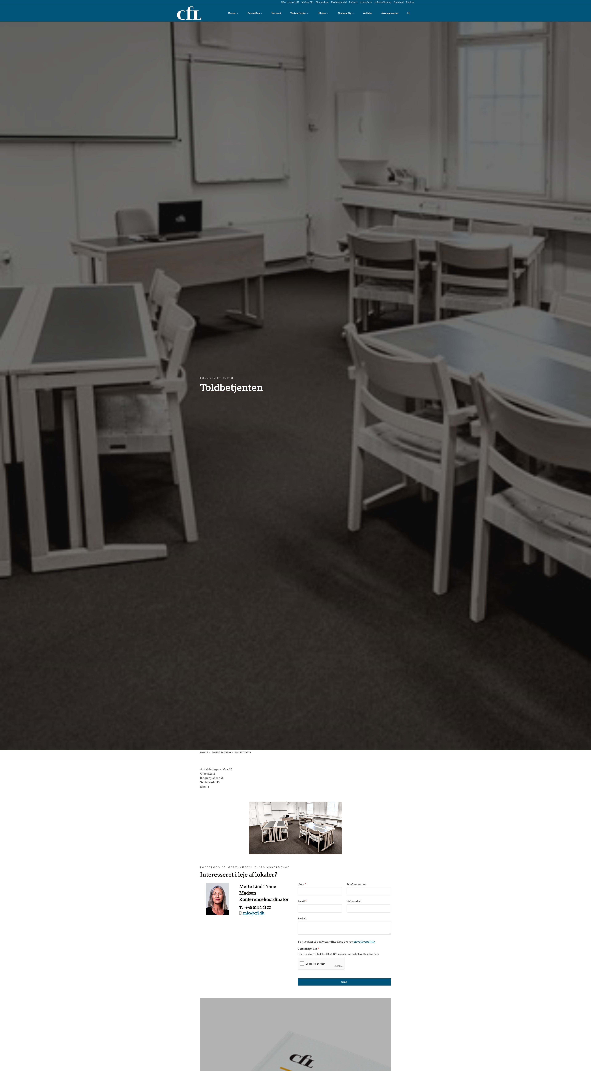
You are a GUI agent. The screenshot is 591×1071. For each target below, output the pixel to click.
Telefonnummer (357, 884)
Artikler (367, 13)
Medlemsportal (339, 2)
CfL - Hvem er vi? (290, 2)
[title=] (408, 13)
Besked (302, 918)
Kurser (232, 13)
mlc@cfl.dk (253, 913)
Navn (302, 884)
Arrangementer (390, 13)
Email (302, 901)
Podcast (353, 2)
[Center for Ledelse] (189, 13)
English (410, 2)
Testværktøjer (298, 13)
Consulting (253, 13)
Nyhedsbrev (365, 2)
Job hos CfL (307, 2)
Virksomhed (354, 901)
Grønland (398, 2)
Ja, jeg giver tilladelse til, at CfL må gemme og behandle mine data (339, 954)
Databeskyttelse (308, 949)
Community (345, 13)
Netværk (276, 13)
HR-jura (322, 13)
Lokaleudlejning (382, 2)
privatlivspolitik (364, 941)
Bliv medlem (322, 2)
